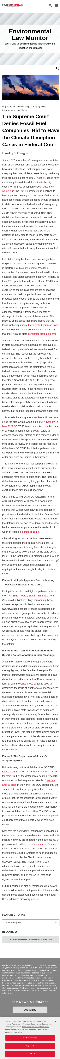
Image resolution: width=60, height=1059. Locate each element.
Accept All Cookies (30, 1054)
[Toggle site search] (50, 5)
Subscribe (30, 1009)
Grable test (26, 683)
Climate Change (23, 106)
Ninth (40, 595)
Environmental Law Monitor (15, 110)
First (8, 595)
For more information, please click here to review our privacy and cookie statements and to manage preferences (27, 1029)
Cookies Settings (30, 1038)
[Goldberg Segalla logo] (12, 5)
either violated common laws (42, 325)
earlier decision (30, 531)
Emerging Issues (38, 106)
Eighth (32, 595)
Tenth (52, 595)
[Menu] (55, 5)
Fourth (23, 595)
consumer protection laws (42, 333)
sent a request (10, 771)
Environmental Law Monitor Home (31, 939)
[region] (30, 1038)
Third (15, 595)
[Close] (55, 1022)
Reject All (30, 1046)
